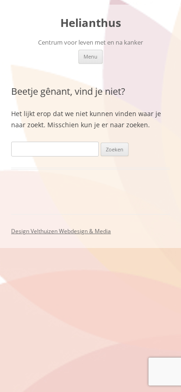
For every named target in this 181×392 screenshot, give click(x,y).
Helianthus (90, 23)
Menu (90, 56)
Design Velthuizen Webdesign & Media (61, 231)
